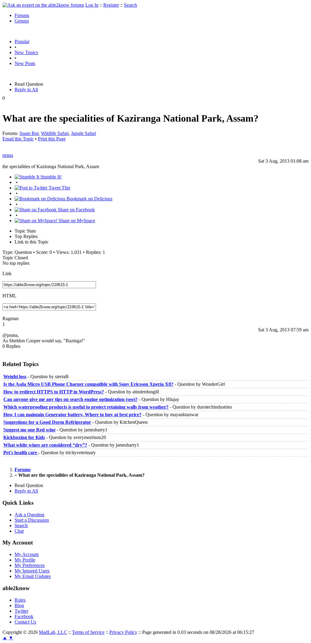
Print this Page (52, 138)
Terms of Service (88, 632)
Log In (91, 5)
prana (7, 155)
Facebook (24, 616)
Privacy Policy (123, 632)
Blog (19, 605)
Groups (22, 20)
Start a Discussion (32, 520)
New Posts (25, 63)
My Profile (25, 559)
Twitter (21, 611)
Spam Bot (29, 133)
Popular (22, 41)
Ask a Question (29, 514)
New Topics (26, 52)
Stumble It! (50, 176)
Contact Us (25, 621)
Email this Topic (18, 138)
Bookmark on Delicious (88, 198)
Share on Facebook (75, 209)
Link (7, 273)
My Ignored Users (32, 570)
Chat (19, 531)
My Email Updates (33, 576)
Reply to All (26, 89)
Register (111, 5)
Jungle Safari (83, 133)
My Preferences (30, 565)
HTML (9, 295)
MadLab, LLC (53, 632)
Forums (22, 15)
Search (130, 5)
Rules (20, 600)
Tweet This (58, 187)
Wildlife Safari (55, 133)
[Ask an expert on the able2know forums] (43, 5)
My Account (27, 554)
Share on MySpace (76, 220)
